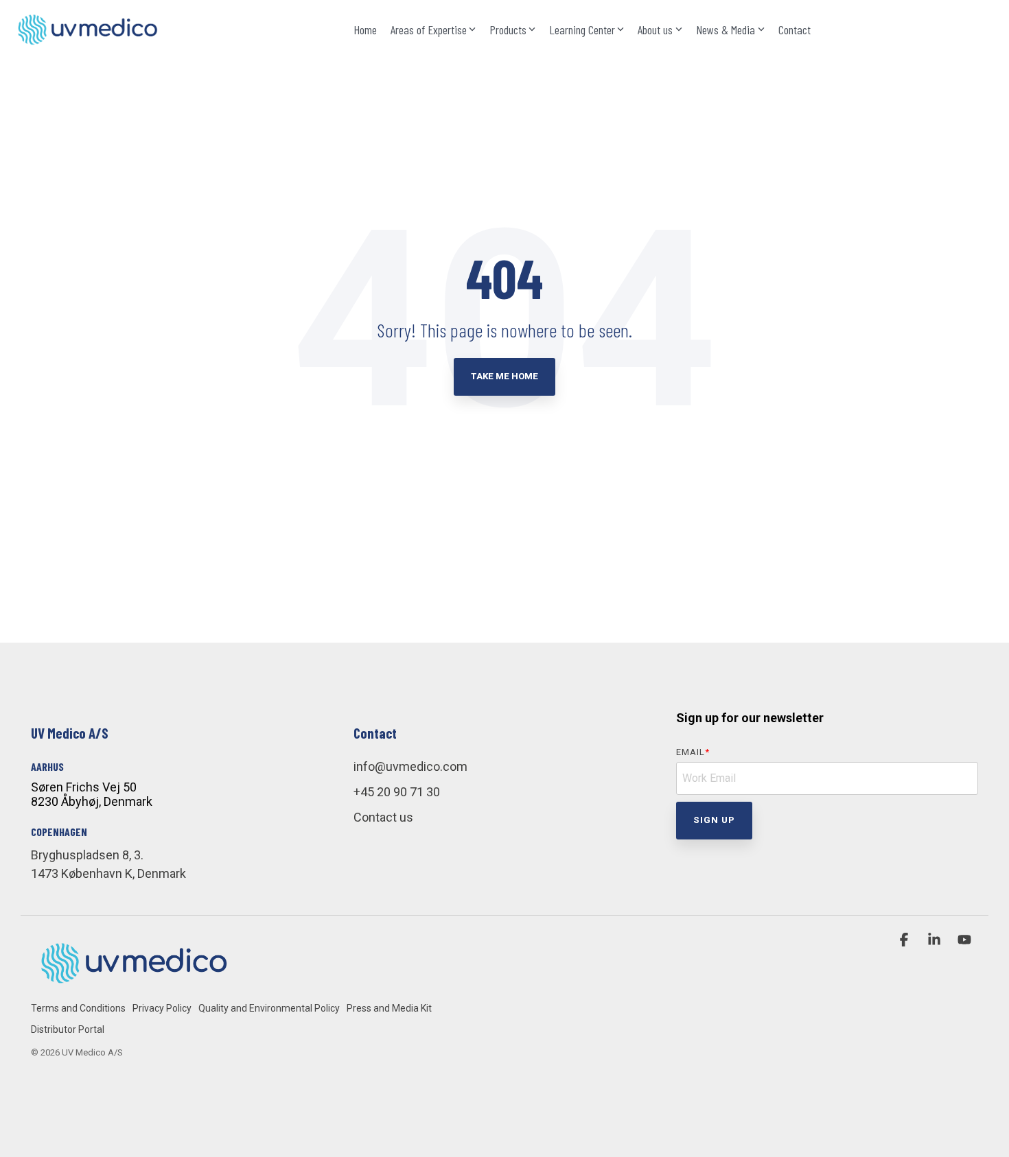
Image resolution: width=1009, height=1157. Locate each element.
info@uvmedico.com (410, 766)
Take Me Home (504, 376)
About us (655, 29)
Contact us (383, 817)
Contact (794, 29)
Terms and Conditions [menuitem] (78, 1008)
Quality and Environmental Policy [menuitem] (269, 1008)
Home (365, 29)
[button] (905, 940)
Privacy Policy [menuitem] (162, 1008)
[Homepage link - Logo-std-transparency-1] (134, 985)
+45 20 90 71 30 (396, 792)
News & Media (725, 29)
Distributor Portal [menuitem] (67, 1029)
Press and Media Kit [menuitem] (389, 1008)
